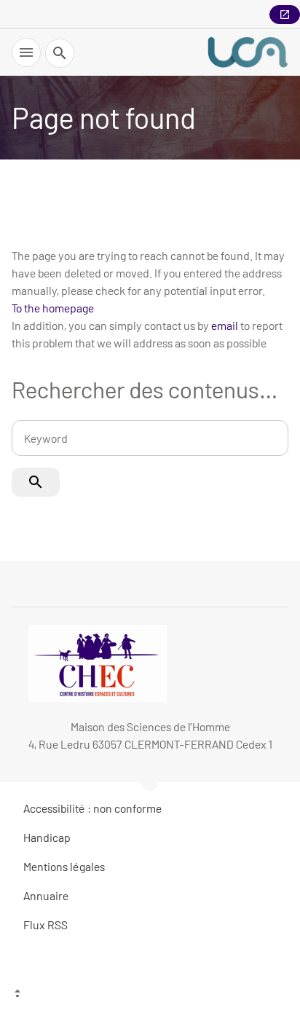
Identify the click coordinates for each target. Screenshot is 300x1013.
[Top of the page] (150, 994)
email (224, 325)
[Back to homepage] (247, 52)
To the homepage (53, 308)
